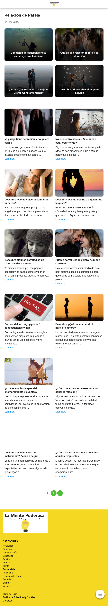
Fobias (6, 562)
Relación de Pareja (12, 576)
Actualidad (8, 546)
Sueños (7, 583)
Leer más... (9, 159)
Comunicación (10, 552)
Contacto (7, 601)
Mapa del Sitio (10, 594)
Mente (6, 566)
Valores (6, 586)
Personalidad (9, 569)
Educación (8, 556)
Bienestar (7, 549)
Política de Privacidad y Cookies (19, 597)
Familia (6, 559)
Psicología (8, 573)
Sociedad (7, 579)
